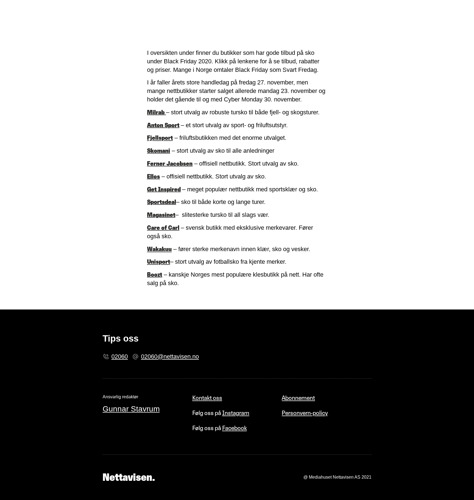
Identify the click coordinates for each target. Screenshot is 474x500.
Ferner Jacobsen (170, 163)
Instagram (235, 413)
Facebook (234, 428)
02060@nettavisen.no (170, 356)
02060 (119, 356)
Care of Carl (163, 227)
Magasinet (161, 214)
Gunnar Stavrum (131, 409)
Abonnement (298, 398)
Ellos (153, 176)
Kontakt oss (207, 398)
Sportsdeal (161, 202)
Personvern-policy (305, 413)
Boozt (154, 274)
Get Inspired (164, 189)
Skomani (158, 150)
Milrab (156, 112)
